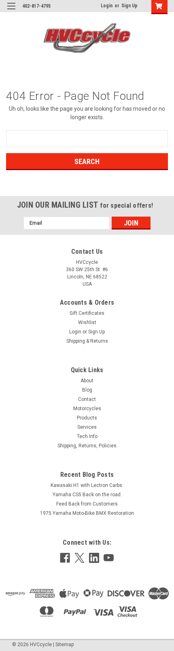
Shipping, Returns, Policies (87, 446)
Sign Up (129, 5)
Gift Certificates (87, 313)
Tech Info (87, 436)
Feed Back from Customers (87, 504)
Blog (87, 390)
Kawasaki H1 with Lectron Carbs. (87, 485)
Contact (87, 399)
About (87, 380)
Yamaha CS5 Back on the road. (87, 494)
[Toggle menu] (11, 11)
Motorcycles (87, 408)
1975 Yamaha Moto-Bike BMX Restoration (87, 513)
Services (87, 427)
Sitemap (64, 644)
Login (106, 5)
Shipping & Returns (87, 341)
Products (87, 418)
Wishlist (87, 322)
